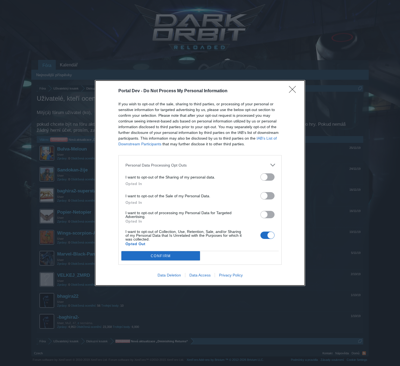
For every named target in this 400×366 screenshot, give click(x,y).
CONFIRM (161, 256)
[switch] (267, 177)
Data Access (200, 275)
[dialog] (200, 183)
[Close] (294, 91)
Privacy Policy (231, 275)
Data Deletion (169, 275)
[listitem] (200, 165)
